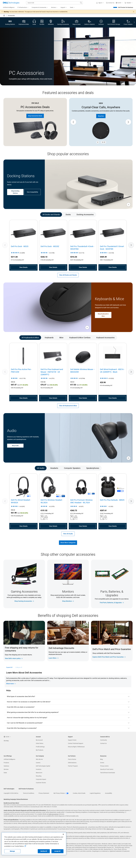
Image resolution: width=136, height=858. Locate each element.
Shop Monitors (67, 601)
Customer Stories (41, 782)
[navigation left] (11, 214)
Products (6, 762)
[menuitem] (23, 7)
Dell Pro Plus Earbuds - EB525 (112, 500)
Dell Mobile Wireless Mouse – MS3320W (82, 370)
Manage (12, 851)
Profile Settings (40, 746)
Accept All (57, 851)
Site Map (6, 740)
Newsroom (39, 772)
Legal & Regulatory (95, 793)
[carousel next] (128, 122)
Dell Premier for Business (125, 7)
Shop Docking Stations (15, 192)
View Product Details (101, 112)
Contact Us (103, 743)
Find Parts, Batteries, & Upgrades (111, 602)
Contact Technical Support (75, 743)
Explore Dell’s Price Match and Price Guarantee (108, 657)
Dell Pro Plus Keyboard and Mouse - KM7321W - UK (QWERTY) (52, 372)
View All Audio (68, 534)
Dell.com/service (53, 814)
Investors (38, 769)
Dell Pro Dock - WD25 (19, 246)
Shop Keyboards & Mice (103, 315)
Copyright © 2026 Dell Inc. (11, 793)
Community (103, 740)
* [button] (121, 652)
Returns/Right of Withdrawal (76, 746)
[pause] (97, 142)
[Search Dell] (81, 2)
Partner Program (73, 766)
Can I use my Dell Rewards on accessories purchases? (25, 723)
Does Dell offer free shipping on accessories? (22, 728)
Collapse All (18, 667)
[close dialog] (133, 12)
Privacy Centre (104, 766)
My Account (39, 740)
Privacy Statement (44, 793)
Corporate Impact (41, 779)
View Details (23, 267)
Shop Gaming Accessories (23, 601)
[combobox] (54, 2)
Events (102, 762)
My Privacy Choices (59, 793)
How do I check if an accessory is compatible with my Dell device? (28, 702)
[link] (110, 2)
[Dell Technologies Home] (11, 2)
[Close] (63, 834)
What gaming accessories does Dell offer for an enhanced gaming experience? (33, 712)
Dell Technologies (9, 788)
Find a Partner (72, 759)
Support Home (72, 740)
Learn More (52, 658)
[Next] (131, 245)
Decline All (44, 851)
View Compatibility (32, 192)
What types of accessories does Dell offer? (21, 696)
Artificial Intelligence (9, 759)
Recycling (38, 776)
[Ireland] (4, 15)
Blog (101, 759)
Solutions (6, 766)
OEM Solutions (72, 762)
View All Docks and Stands (68, 275)
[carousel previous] (73, 122)
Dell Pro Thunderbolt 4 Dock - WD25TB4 (82, 247)
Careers (38, 762)
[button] (100, 2)
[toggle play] (128, 205)
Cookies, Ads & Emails (79, 793)
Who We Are (39, 759)
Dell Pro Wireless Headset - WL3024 (52, 501)
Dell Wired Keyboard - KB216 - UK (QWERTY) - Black (112, 370)
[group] (101, 122)
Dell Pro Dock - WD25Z (50, 246)
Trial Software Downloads (107, 772)
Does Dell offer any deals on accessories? (20, 707)
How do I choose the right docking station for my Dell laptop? (27, 717)
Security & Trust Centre (106, 769)
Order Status (39, 743)
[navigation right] (134, 22)
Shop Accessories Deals (35, 116)
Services (6, 769)
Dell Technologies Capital (43, 766)
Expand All (9, 667)
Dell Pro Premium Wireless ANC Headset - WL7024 (81, 501)
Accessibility (108, 793)
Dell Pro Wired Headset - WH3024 (21, 501)
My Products (39, 750)
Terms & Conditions (28, 793)
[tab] (51, 214)
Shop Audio (15, 445)
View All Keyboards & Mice (68, 406)
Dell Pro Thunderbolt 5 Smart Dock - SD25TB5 (112, 247)
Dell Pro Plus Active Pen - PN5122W (21, 370)
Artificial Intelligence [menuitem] (8, 7)
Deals (5, 772)
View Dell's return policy (13, 658)
